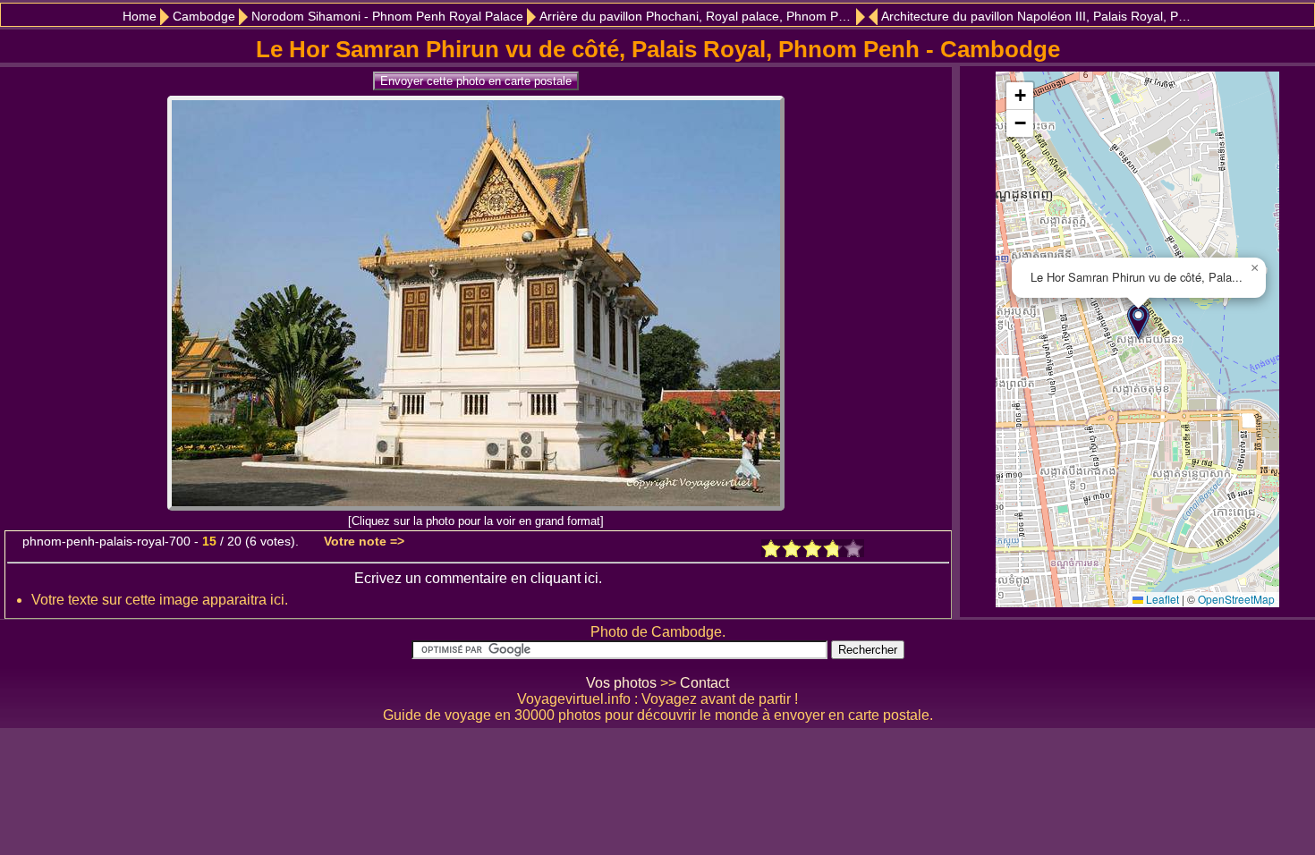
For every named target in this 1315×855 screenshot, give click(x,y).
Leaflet (1161, 598)
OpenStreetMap (1236, 598)
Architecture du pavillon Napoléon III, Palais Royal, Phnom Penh (1038, 16)
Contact (704, 682)
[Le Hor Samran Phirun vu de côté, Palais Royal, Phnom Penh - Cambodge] (476, 505)
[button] (1138, 321)
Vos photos (621, 682)
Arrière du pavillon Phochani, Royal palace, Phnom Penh (699, 16)
